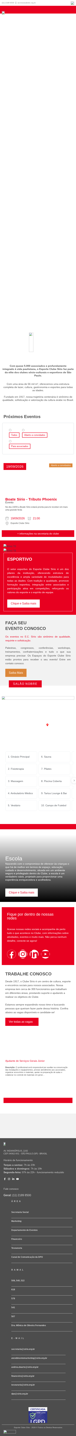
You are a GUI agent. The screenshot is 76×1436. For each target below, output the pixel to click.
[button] (15, 466)
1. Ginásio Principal (19, 756)
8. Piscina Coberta (51, 781)
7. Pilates (46, 768)
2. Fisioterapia (16, 768)
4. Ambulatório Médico (20, 793)
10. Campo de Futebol (53, 805)
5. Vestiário (14, 805)
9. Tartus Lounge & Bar (54, 793)
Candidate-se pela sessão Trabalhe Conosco (28, 1100)
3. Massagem (15, 781)
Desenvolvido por (9, 1435)
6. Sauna (46, 756)
